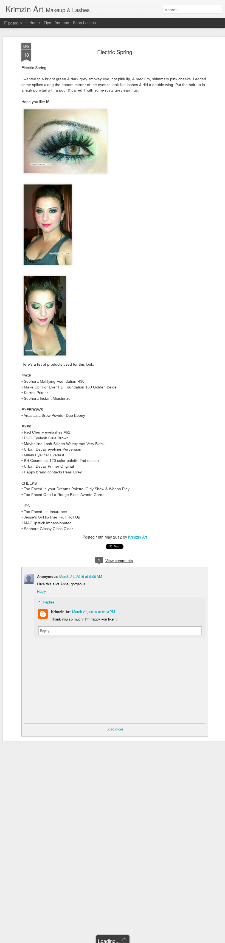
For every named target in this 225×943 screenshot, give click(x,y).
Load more (114, 729)
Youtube (62, 22)
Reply (41, 591)
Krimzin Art (137, 537)
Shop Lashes (84, 22)
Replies (49, 602)
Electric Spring (114, 52)
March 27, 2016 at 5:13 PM (93, 611)
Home (34, 22)
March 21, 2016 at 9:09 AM (80, 576)
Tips (47, 22)
